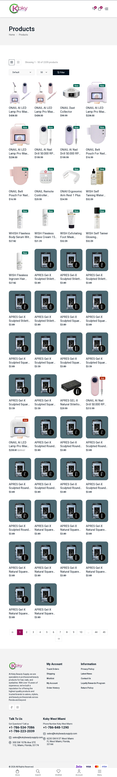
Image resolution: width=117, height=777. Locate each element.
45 (104, 632)
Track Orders (53, 669)
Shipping (51, 674)
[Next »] (58, 639)
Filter (62, 72)
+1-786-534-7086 (22, 727)
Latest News (86, 674)
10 (81, 632)
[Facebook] (11, 707)
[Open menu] (106, 8)
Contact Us (86, 678)
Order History (53, 688)
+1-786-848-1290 (56, 727)
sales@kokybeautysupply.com (28, 737)
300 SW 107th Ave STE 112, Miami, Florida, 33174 (26, 744)
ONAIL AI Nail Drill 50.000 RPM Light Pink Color (96, 404)
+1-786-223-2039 (22, 731)
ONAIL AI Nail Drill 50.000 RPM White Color (45, 153)
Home (12, 34)
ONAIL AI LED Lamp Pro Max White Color (18, 446)
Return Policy (87, 688)
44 (96, 632)
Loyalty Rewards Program (93, 683)
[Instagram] (17, 707)
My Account (52, 683)
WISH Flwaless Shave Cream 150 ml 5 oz (46, 237)
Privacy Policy (87, 669)
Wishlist (50, 678)
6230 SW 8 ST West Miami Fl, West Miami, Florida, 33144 (60, 741)
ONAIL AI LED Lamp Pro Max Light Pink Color (19, 153)
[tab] (12, 62)
